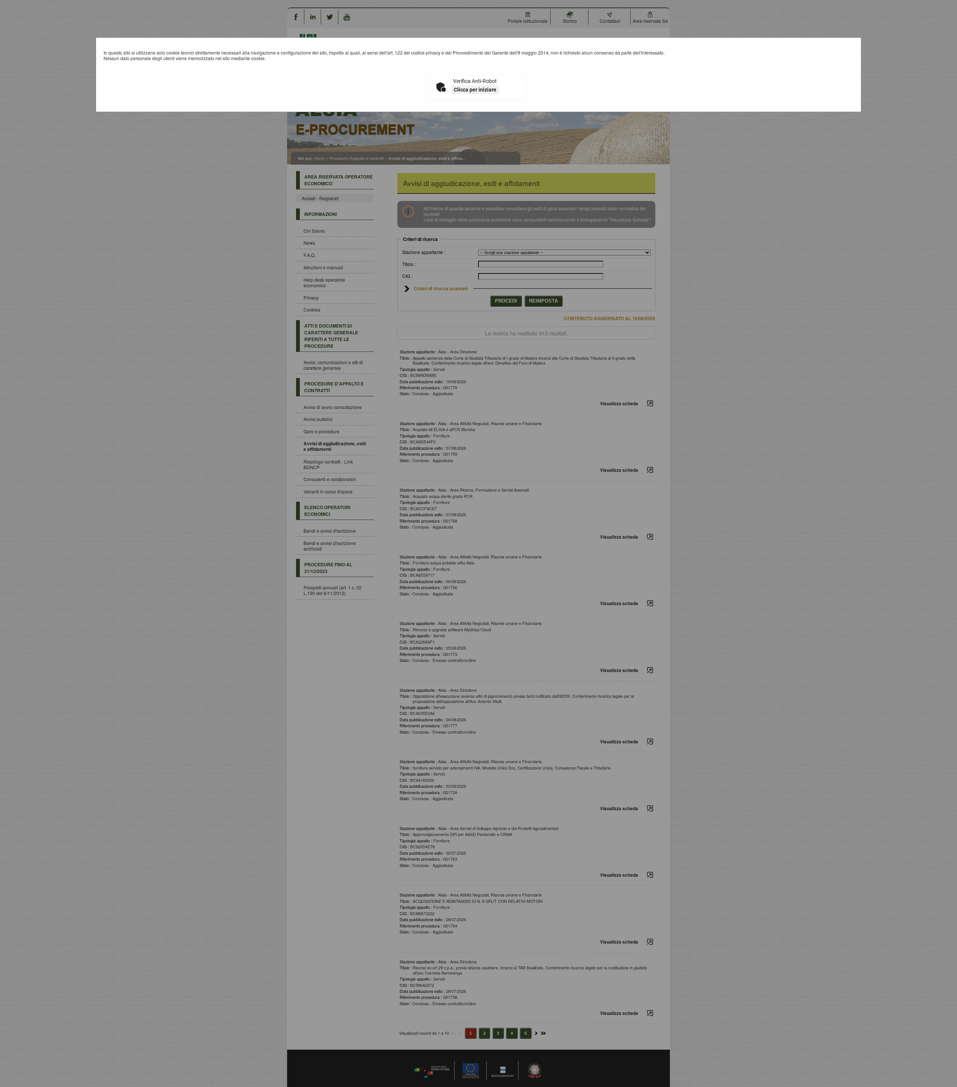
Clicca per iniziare (475, 90)
